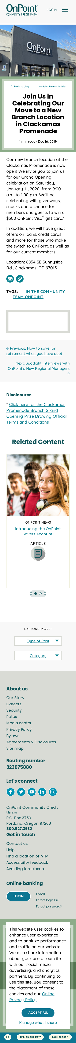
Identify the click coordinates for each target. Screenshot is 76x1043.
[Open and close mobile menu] (64, 10)
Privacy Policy (19, 730)
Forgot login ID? (47, 900)
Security (14, 710)
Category (38, 655)
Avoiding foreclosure (25, 869)
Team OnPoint (28, 296)
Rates (11, 717)
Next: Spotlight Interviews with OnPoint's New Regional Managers (39, 366)
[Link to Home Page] (22, 10)
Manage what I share (38, 1022)
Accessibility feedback (27, 863)
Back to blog (21, 86)
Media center (18, 723)
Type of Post (38, 641)
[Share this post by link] (20, 279)
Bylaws (12, 736)
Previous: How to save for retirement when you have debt (34, 351)
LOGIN (52, 10)
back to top (59, 1037)
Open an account (30, 1037)
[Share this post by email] (10, 279)
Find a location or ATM (27, 856)
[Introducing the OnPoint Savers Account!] (38, 485)
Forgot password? (49, 906)
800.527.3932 (19, 829)
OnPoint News (47, 86)
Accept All (38, 1012)
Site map (14, 749)
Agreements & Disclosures (31, 742)
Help (10, 850)
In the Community (45, 291)
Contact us (17, 844)
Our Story (15, 698)
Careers (13, 704)
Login (19, 896)
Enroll (40, 894)
